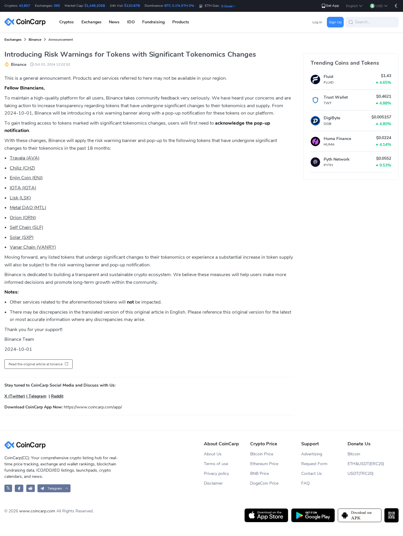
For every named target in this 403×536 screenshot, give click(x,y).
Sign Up (335, 22)
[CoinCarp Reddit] (30, 488)
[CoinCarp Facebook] (19, 488)
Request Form (314, 464)
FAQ (305, 483)
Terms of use (216, 464)
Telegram (36, 396)
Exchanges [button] (91, 22)
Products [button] (180, 22)
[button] (354, 6)
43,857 (24, 5)
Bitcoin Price (261, 454)
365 (57, 5)
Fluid (328, 76)
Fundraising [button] (153, 22)
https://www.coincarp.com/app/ (93, 407)
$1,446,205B (94, 5)
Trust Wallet (336, 97)
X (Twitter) (14, 396)
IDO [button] (131, 22)
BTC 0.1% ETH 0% (179, 5)
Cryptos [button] (66, 22)
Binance (35, 39)
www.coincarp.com (37, 511)
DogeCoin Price (264, 483)
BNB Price (259, 473)
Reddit (57, 396)
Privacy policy (216, 473)
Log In (317, 22)
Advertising (311, 454)
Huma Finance (337, 138)
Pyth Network (337, 159)
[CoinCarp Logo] (26, 22)
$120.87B (132, 5)
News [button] (114, 22)
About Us (213, 454)
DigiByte (332, 118)
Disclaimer (213, 483)
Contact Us (311, 473)
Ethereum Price (264, 464)
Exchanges (13, 39)
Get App (332, 5)
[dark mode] (396, 6)
